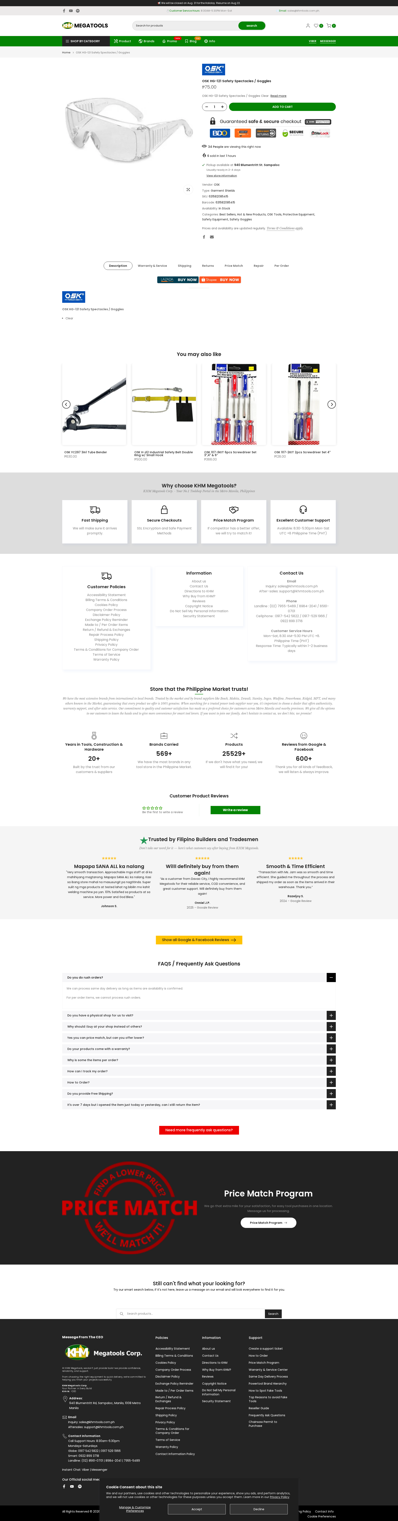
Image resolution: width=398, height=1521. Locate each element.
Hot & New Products (251, 214)
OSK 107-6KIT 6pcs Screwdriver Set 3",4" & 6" (230, 453)
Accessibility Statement (106, 595)
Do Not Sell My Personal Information (199, 611)
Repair (259, 266)
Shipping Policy (106, 639)
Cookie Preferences (321, 1517)
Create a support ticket (266, 1349)
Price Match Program (266, 1223)
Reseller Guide (259, 1408)
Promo (173, 40)
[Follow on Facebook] (64, 10)
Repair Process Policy (106, 634)
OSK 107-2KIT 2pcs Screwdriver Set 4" (302, 452)
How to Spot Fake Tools (265, 1391)
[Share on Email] (212, 237)
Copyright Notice (199, 606)
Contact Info (324, 1512)
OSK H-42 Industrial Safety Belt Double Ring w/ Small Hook (163, 453)
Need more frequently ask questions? (199, 1130)
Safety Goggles (241, 219)
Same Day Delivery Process (268, 1377)
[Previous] (66, 404)
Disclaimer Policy (106, 614)
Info (212, 41)
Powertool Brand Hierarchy (268, 1384)
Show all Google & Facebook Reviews (195, 939)
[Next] (332, 404)
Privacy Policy (279, 1497)
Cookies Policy (106, 604)
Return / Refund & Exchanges (106, 629)
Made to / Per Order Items (106, 624)
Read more (278, 96)
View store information (221, 176)
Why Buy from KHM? (199, 596)
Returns (208, 266)
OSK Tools (274, 214)
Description (118, 266)
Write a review (235, 810)
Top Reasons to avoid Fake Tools (268, 1399)
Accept (197, 1509)
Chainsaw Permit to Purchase (263, 1424)
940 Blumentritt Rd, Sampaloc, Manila (207, 10)
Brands (149, 41)
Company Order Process (106, 609)
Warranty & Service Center (268, 1370)
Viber (85, 1470)
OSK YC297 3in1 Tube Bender (85, 452)
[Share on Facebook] (204, 237)
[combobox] (185, 26)
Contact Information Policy (175, 1454)
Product (125, 41)
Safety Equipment (215, 219)
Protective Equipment (298, 214)
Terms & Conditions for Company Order (106, 649)
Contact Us (199, 586)
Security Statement (199, 616)
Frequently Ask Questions (267, 1415)
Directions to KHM (199, 591)
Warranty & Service (152, 266)
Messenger (99, 1470)
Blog (195, 40)
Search (273, 1314)
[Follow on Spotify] (78, 10)
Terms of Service (106, 654)
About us (199, 581)
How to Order (258, 1356)
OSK (217, 185)
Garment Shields (223, 191)
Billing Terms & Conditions (106, 600)
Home (66, 52)
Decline (259, 1509)
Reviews (198, 601)
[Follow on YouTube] (71, 10)
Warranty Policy (106, 659)
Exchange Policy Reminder (106, 619)
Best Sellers (228, 214)
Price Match (234, 266)
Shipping (184, 266)
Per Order (281, 266)
